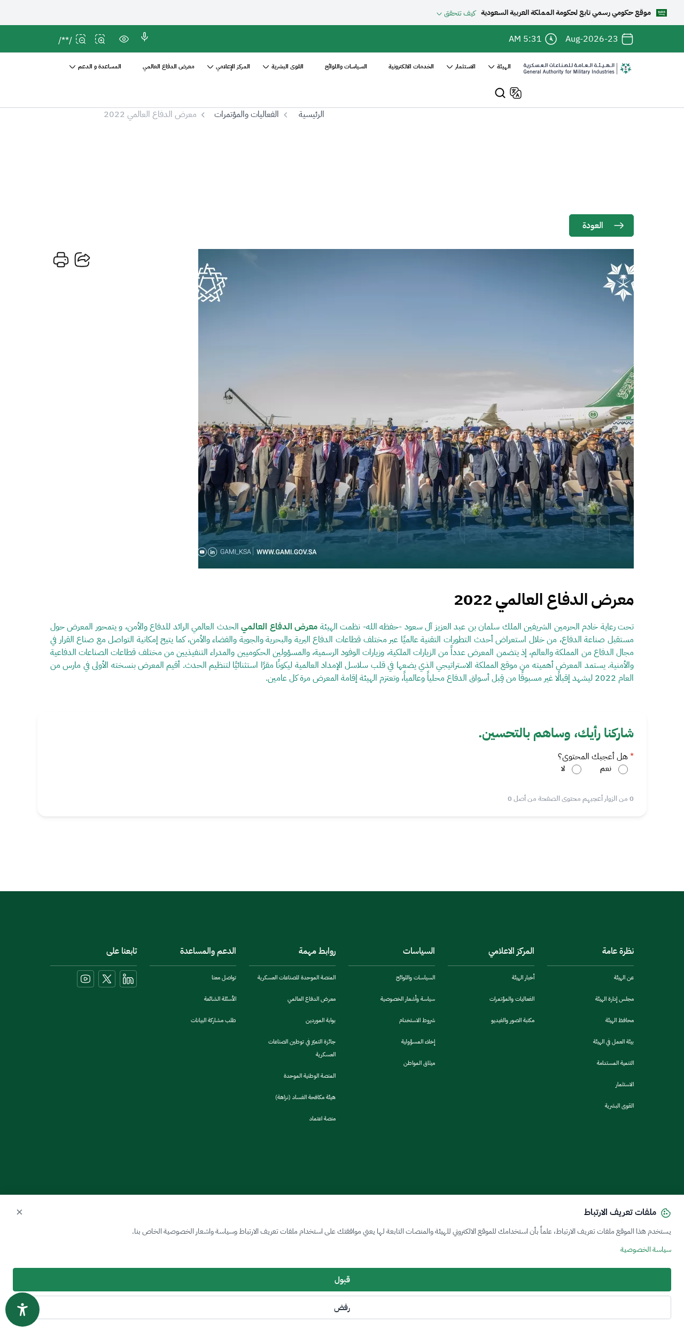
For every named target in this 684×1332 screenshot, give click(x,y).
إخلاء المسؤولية (418, 1041)
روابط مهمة (317, 951)
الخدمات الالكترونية (411, 66)
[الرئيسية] (578, 73)
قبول (342, 1280)
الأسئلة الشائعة (220, 998)
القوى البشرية (619, 1105)
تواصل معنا (224, 977)
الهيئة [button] (504, 66)
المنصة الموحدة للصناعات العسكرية (297, 977)
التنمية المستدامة (615, 1063)
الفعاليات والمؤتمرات (246, 114)
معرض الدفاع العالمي (169, 66)
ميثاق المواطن (419, 1063)
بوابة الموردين (321, 1020)
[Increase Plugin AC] (102, 42)
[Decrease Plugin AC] (83, 42)
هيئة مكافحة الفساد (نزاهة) (305, 1097)
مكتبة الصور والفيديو (512, 1020)
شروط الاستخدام (417, 1020)
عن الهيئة (624, 977)
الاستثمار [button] (465, 66)
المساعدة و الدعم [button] (99, 66)
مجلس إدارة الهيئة (614, 998)
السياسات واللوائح (346, 66)
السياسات (419, 951)
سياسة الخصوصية (645, 1249)
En (514, 93)
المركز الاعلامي (511, 951)
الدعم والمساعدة (208, 951)
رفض (342, 1307)
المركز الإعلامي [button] (233, 66)
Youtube (85, 978)
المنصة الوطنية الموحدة (310, 1075)
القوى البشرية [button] (287, 66)
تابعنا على (121, 951)
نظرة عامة (618, 951)
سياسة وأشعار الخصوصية (407, 998)
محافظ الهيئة (619, 1020)
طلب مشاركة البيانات (213, 1020)
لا (563, 769)
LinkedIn (128, 978)
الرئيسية (311, 114)
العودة (592, 225)
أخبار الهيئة (523, 977)
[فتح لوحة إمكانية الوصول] (22, 1309)
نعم (605, 769)
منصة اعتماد (322, 1118)
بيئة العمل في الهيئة (613, 1041)
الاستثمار (625, 1084)
